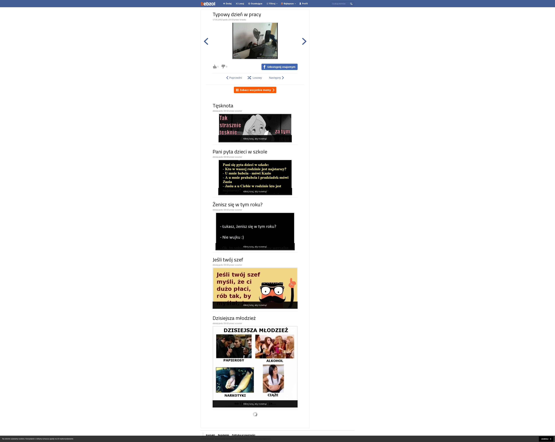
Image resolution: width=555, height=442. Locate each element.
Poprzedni (235, 77)
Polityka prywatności (243, 434)
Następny (275, 77)
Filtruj (272, 3)
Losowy (257, 77)
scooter (238, 111)
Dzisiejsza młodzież (234, 318)
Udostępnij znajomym (281, 67)
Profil (305, 3)
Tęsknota (223, 106)
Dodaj (229, 3)
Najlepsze (289, 3)
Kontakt (210, 434)
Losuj (241, 3)
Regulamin (223, 434)
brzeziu (243, 19)
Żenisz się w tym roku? (237, 205)
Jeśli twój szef (228, 260)
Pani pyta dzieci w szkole (240, 152)
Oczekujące (256, 3)
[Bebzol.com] (208, 3)
